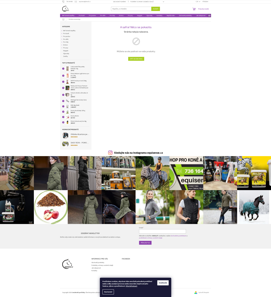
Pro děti (65, 39)
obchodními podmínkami (178, 236)
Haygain (65, 51)
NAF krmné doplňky (69, 31)
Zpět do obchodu (136, 59)
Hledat (155, 9)
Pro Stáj (65, 42)
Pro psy (65, 48)
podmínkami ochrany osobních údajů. (150, 238)
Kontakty (94, 271)
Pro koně (66, 34)
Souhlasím (163, 283)
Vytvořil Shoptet (204, 293)
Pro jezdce (66, 36)
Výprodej (66, 54)
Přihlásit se (145, 243)
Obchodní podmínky (119, 2)
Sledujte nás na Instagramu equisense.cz (138, 153)
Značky (65, 56)
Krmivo (65, 45)
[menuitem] (68, 15)
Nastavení (108, 292)
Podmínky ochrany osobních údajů (142, 2)
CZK (197, 2)
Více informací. (131, 286)
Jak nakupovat (96, 268)
